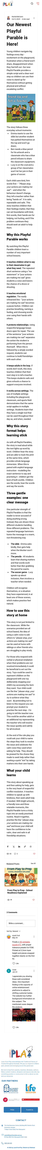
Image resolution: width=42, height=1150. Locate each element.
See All (33, 863)
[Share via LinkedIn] (19, 846)
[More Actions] (34, 936)
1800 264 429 (8, 1143)
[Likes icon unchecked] (13, 963)
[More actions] (34, 18)
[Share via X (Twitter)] (13, 846)
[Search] (32, 3)
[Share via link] (25, 846)
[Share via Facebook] (8, 846)
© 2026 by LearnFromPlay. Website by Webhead (21, 1147)
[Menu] (38, 3)
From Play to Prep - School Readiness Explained (20, 891)
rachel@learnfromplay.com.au (13, 1135)
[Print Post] (31, 846)
